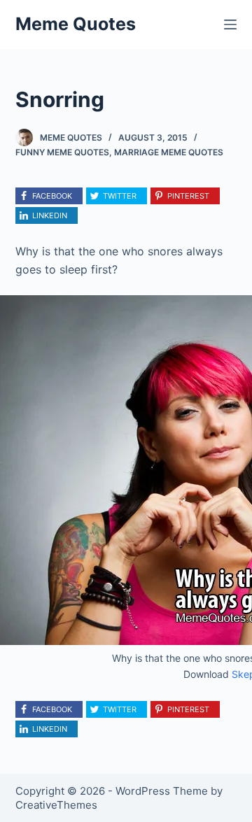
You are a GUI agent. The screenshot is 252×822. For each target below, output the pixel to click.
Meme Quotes (75, 23)
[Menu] (230, 24)
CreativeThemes (56, 805)
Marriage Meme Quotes (168, 152)
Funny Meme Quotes (62, 152)
